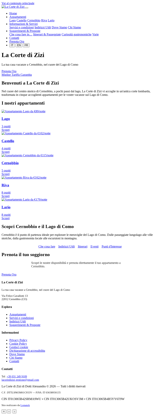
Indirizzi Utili (43, 27)
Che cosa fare (46, 246)
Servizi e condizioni (21, 27)
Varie (95, 34)
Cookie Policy (18, 343)
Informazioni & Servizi (23, 24)
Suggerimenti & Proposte (24, 31)
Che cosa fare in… (20, 34)
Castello (22, 20)
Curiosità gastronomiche (77, 34)
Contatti (14, 38)
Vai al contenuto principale (18, 3)
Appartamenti (17, 17)
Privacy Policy (18, 340)
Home (13, 13)
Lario (51, 20)
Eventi (95, 246)
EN (19, 45)
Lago (12, 20)
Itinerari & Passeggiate (47, 34)
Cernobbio (33, 20)
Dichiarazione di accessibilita (27, 350)
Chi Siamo (74, 27)
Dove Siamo (59, 27)
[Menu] (26, 7)
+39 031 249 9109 (17, 376)
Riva (44, 20)
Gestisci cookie (18, 347)
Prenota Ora (16, 41)
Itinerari (82, 246)
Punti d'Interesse (112, 246)
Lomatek (25, 405)
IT (12, 45)
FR (26, 45)
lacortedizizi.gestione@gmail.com (20, 379)
